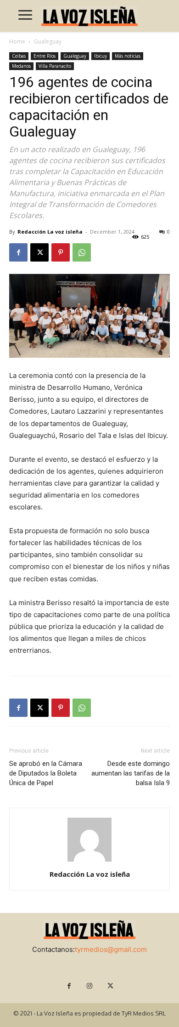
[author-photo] (89, 861)
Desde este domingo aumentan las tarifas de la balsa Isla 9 (130, 773)
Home (17, 41)
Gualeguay (48, 41)
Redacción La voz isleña (50, 231)
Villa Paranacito (55, 66)
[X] (39, 252)
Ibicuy (100, 56)
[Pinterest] (60, 252)
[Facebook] (18, 252)
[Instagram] (90, 986)
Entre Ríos (45, 56)
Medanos (21, 66)
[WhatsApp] (82, 252)
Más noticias (127, 56)
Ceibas (19, 56)
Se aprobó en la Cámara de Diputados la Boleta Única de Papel (45, 773)
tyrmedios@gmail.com (111, 949)
